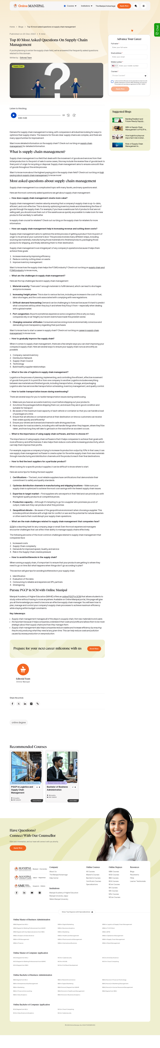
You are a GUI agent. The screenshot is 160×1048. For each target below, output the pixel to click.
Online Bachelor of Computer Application (31, 1005)
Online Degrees (115, 867)
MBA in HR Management (21, 939)
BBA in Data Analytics (20, 995)
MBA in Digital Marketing (66, 924)
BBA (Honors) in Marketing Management (115, 983)
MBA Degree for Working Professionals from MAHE (29, 928)
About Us (52, 871)
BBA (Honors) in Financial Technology (114, 980)
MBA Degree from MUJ (20, 924)
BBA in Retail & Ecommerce (66, 980)
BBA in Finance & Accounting (22, 991)
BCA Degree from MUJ (20, 1009)
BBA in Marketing (18, 987)
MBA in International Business (67, 943)
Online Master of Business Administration (31, 920)
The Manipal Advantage (105, 6)
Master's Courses (92, 875)
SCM (12, 527)
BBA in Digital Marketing (65, 983)
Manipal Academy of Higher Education (63, 893)
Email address (117, 53)
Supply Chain (18, 66)
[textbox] (119, 75)
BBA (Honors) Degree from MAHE (68, 987)
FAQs (132, 878)
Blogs (21, 27)
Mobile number (117, 62)
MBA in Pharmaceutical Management (70, 939)
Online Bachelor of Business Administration (32, 975)
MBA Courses (114, 871)
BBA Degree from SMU (109, 991)
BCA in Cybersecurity (64, 1013)
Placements (134, 875)
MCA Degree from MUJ (20, 957)
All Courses (90, 871)
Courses (70, 6)
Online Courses (93, 867)
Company (53, 867)
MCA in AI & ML (62, 961)
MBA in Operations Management (112, 935)
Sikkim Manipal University (58, 899)
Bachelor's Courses (93, 878)
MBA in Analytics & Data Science (23, 935)
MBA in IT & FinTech (108, 928)
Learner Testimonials (138, 881)
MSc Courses (114, 894)
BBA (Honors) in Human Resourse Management (117, 987)
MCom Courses (114, 897)
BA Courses (113, 888)
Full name (115, 43)
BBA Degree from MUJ (20, 980)
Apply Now (124, 6)
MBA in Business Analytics (66, 928)
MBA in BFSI (106, 932)
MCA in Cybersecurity (65, 957)
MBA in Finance (18, 943)
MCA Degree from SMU (20, 965)
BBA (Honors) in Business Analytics (69, 995)
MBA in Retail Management (111, 943)
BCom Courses (114, 884)
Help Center (53, 878)
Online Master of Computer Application (30, 953)
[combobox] (115, 65)
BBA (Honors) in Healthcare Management (71, 991)
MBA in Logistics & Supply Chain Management (117, 924)
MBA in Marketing (63, 932)
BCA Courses (114, 881)
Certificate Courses (93, 881)
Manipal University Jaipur (58, 896)
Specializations (92, 884)
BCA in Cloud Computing (66, 1009)
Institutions (85, 6)
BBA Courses (113, 878)
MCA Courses (114, 875)
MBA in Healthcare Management (68, 935)
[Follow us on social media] (12, 704)
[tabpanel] (26, 776)
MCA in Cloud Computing (110, 961)
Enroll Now (94, 649)
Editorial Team (26, 58)
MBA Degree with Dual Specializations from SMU (29, 932)
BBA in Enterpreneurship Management (25, 983)
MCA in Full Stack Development (68, 965)
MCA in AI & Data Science (110, 957)
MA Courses (113, 891)
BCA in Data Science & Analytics (23, 1013)
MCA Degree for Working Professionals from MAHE (29, 961)
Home (12, 27)
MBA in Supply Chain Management (113, 939)
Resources (134, 867)
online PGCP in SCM (71, 596)
